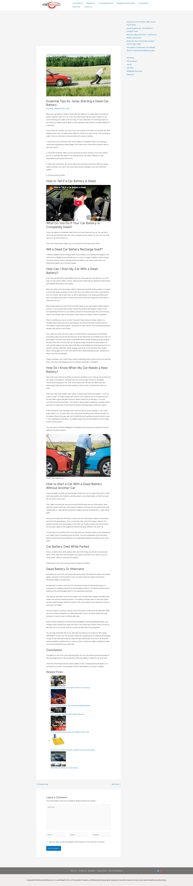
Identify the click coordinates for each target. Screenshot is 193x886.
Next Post (116, 784)
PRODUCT (91, 3)
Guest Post (76, 7)
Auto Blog (49, 109)
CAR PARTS (143, 3)
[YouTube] (161, 871)
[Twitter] (158, 871)
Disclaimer (91, 871)
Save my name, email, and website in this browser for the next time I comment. (77, 842)
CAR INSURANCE (106, 3)
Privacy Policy (102, 871)
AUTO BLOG (77, 3)
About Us (74, 871)
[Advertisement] (78, 31)
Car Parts (130, 68)
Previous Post (42, 784)
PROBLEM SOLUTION (126, 3)
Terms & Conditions (115, 871)
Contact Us (88, 7)
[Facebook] (155, 871)
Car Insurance (132, 61)
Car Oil (129, 64)
